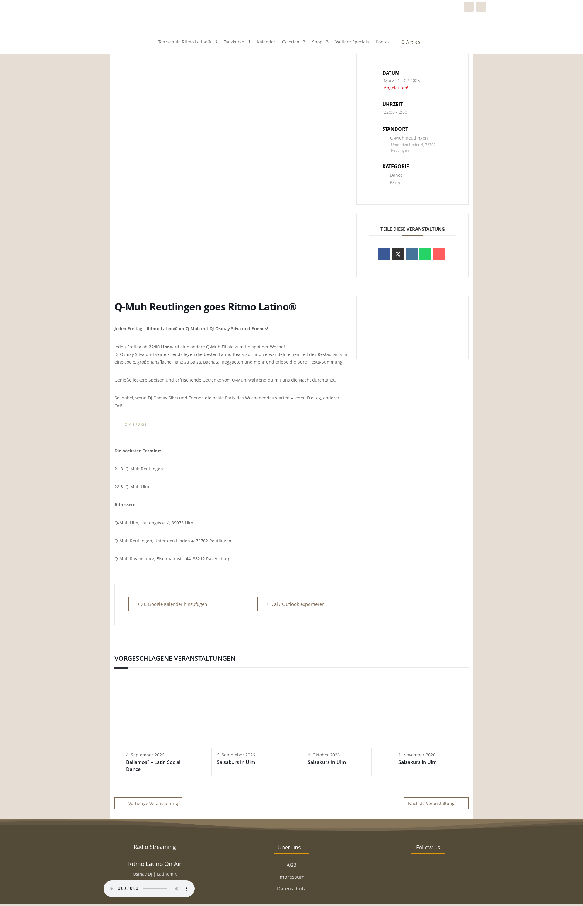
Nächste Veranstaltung (431, 803)
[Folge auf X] (419, 869)
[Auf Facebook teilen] (384, 254)
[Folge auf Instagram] (481, 7)
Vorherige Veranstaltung (153, 803)
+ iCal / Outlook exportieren (295, 604)
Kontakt (383, 42)
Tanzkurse (234, 42)
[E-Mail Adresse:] (439, 254)
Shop (317, 42)
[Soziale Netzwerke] (398, 254)
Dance (396, 175)
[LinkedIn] (412, 254)
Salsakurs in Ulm (236, 762)
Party (395, 182)
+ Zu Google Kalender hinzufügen (172, 604)
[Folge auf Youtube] (455, 869)
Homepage (134, 424)
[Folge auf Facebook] (469, 7)
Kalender (266, 42)
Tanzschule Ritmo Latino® (184, 42)
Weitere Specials (352, 42)
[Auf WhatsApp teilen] (425, 254)
